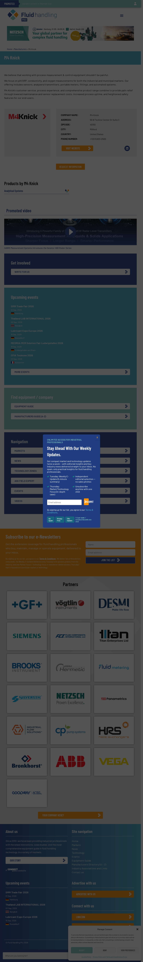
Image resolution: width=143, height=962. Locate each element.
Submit (87, 501)
